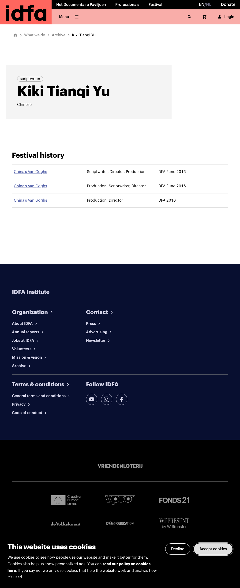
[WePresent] (174, 523)
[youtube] (91, 399)
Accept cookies (213, 549)
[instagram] (106, 399)
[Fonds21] (174, 500)
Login (229, 17)
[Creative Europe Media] (66, 500)
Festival (155, 5)
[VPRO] (120, 499)
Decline (177, 549)
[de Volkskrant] (66, 524)
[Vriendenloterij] (120, 466)
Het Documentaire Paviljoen (81, 5)
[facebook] (121, 399)
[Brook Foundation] (120, 523)
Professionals (127, 5)
